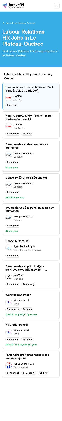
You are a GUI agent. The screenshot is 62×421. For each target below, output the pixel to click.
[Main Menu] (57, 5)
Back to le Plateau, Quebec (21, 23)
